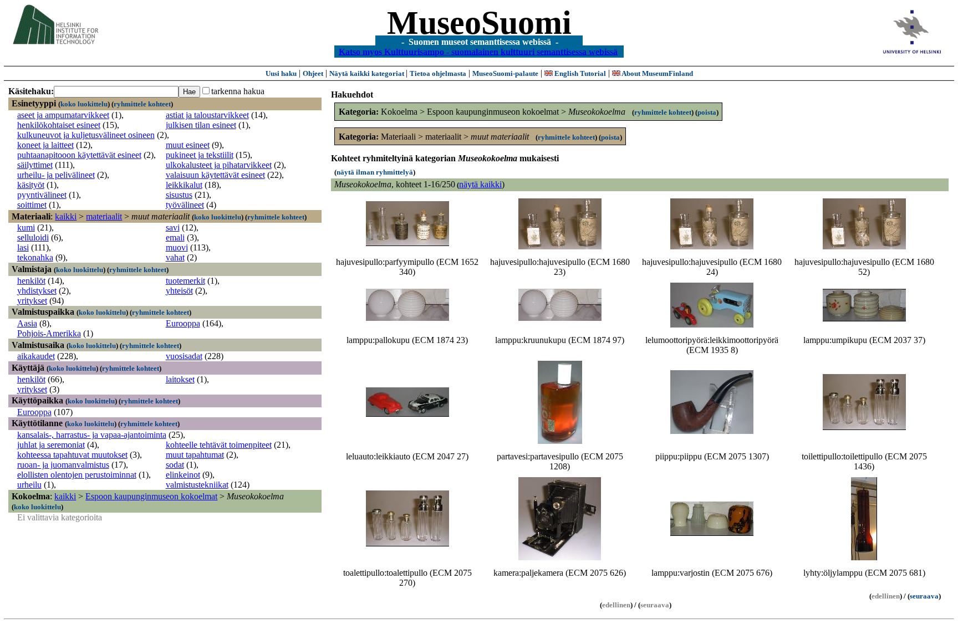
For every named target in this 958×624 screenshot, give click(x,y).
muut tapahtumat (195, 454)
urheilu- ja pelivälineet (56, 175)
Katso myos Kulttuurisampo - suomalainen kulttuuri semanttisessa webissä (478, 51)
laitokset (180, 379)
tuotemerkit (185, 280)
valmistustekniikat (197, 484)
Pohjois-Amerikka (49, 333)
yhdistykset (37, 290)
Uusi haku (281, 73)
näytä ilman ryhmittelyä (375, 172)
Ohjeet (313, 73)
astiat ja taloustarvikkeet (207, 115)
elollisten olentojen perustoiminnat (76, 474)
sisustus (179, 195)
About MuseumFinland (656, 73)
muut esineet (188, 145)
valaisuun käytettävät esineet (215, 175)
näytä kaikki (480, 184)
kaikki (66, 216)
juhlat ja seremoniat (51, 444)
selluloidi (33, 237)
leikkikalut (184, 185)
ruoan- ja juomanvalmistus (63, 464)
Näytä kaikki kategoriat (367, 73)
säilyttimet (35, 165)
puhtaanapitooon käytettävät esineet (79, 155)
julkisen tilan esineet (201, 125)
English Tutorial (579, 73)
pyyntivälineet (42, 195)
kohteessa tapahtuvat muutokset (72, 454)
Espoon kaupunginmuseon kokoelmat (151, 496)
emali (175, 237)
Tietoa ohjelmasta (438, 73)
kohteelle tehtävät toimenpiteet (219, 444)
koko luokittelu (84, 104)
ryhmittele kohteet (142, 104)
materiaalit (104, 216)
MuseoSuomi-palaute (505, 73)
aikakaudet (36, 356)
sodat (175, 464)
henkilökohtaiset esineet (58, 125)
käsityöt (30, 185)
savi (173, 227)
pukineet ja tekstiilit (199, 155)
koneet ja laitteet (45, 145)
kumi (26, 227)
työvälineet (185, 204)
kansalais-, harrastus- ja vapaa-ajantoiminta (91, 434)
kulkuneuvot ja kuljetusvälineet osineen (86, 135)
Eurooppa (183, 323)
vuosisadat (184, 356)
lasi (23, 247)
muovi (177, 247)
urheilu (29, 484)
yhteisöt (179, 290)
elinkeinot (183, 474)
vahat (175, 257)
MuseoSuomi (479, 22)
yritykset (32, 300)
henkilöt (31, 280)
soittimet (32, 204)
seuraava (924, 596)
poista (706, 112)
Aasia (27, 323)
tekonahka (35, 257)
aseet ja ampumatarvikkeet (63, 115)
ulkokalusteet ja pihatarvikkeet (219, 165)
